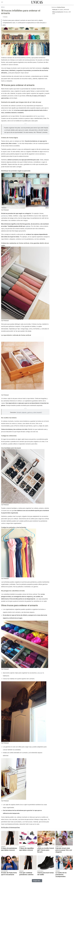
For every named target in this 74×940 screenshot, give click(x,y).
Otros (39, 846)
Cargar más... (37, 880)
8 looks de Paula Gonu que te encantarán (9, 873)
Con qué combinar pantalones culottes (26, 873)
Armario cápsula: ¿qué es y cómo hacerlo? (29, 412)
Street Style (59, 846)
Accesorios (22, 846)
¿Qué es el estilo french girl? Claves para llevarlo (45, 850)
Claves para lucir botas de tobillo (45, 873)
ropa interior (41, 116)
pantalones (4, 216)
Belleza (3, 7)
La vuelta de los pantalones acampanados (61, 874)
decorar (40, 673)
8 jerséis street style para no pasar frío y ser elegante (64, 850)
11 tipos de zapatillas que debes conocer (26, 849)
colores (27, 226)
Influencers (4, 871)
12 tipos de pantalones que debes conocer (9, 849)
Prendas (3, 846)
